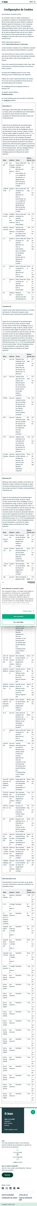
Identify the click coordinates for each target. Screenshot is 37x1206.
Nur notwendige (18, 622)
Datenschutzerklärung (12, 44)
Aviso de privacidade (8, 1195)
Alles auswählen (18, 616)
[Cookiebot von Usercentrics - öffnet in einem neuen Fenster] (27, 582)
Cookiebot (7, 100)
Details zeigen (27, 611)
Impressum (24, 44)
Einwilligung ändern (7, 94)
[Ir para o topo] (33, 1112)
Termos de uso (23, 1195)
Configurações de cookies (9, 1198)
